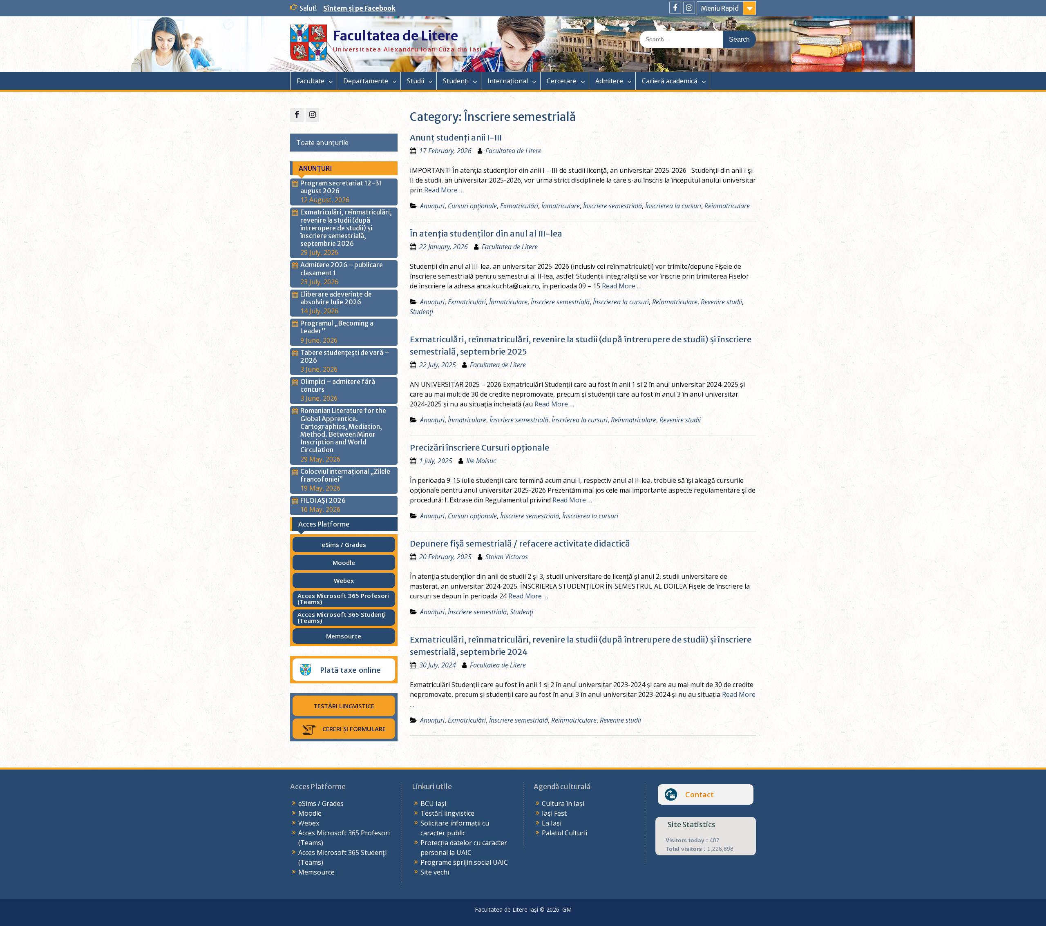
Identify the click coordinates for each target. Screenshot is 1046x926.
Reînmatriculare (727, 205)
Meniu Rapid (720, 8)
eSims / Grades (321, 803)
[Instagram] (689, 7)
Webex (308, 823)
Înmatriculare (560, 205)
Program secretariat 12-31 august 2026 (341, 187)
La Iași (551, 823)
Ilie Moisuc (481, 460)
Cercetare (562, 80)
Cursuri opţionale (472, 205)
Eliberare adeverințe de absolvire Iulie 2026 (336, 298)
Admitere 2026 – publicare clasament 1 (341, 269)
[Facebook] (675, 7)
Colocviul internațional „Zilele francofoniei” (345, 475)
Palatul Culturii (564, 832)
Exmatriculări (519, 205)
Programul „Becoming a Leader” (336, 327)
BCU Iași (433, 803)
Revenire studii (721, 301)
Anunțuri (432, 205)
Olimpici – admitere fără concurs (337, 385)
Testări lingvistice (447, 813)
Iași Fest (554, 813)
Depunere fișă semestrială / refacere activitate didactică (520, 543)
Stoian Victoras (506, 556)
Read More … (444, 189)
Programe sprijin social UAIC (464, 862)
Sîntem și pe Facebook (359, 8)
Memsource (316, 872)
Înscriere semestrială (612, 205)
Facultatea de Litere (395, 36)
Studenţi (421, 311)
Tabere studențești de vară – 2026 (344, 356)
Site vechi (434, 872)
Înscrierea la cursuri (673, 205)
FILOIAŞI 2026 (323, 500)
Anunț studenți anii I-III (456, 137)
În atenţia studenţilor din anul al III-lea (486, 233)
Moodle (310, 813)
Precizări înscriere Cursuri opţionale (479, 447)
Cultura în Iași (563, 803)
